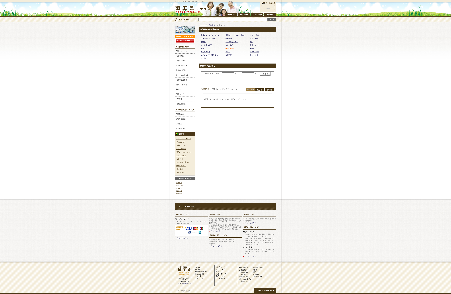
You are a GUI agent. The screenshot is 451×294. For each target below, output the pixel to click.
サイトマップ (181, 172)
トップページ (203, 25)
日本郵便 (179, 183)
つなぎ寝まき (205, 52)
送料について (181, 145)
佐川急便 (179, 188)
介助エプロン (181, 61)
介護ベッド (180, 94)
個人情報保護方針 (183, 162)
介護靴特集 (180, 114)
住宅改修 (179, 99)
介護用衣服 (180, 56)
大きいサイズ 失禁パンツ (209, 55)
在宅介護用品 (181, 119)
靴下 (251, 42)
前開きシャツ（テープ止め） (211, 35)
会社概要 (179, 159)
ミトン (228, 52)
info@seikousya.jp (186, 283)
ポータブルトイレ (182, 75)
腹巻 (202, 48)
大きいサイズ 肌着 (208, 38)
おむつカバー (254, 55)
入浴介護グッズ (181, 65)
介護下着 (229, 55)
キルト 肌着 (254, 35)
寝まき (252, 48)
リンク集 (179, 169)
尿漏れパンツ (254, 52)
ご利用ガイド (220, 267)
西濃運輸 (179, 193)
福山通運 (179, 191)
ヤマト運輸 (179, 185)
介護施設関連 (181, 104)
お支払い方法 (181, 149)
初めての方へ (181, 142)
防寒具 (203, 42)
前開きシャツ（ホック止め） (235, 35)
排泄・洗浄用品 (181, 85)
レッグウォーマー (232, 42)
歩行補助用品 (181, 70)
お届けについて (221, 274)
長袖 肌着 (229, 38)
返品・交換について (183, 152)
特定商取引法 (181, 166)
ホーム (197, 267)
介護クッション (181, 51)
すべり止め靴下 (206, 45)
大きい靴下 (229, 45)
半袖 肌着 (254, 38)
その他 (203, 58)
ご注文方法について (183, 139)
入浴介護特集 (181, 128)
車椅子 (178, 89)
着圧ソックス (254, 45)
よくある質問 (181, 156)
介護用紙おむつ (181, 80)
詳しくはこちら (182, 238)
